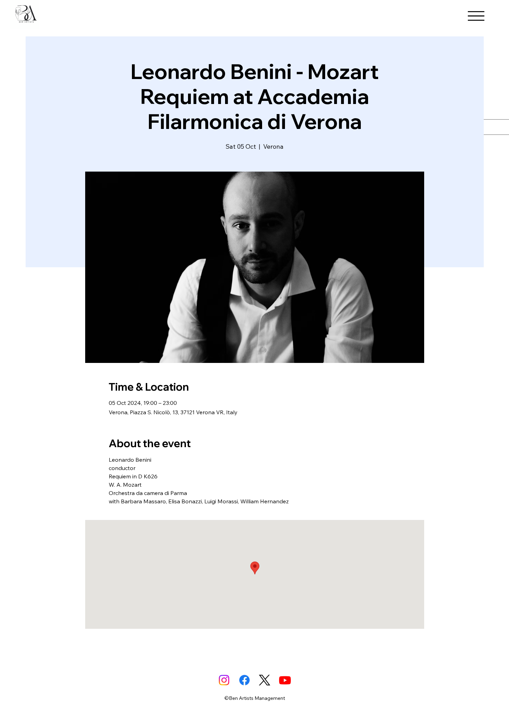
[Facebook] (244, 680)
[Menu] (476, 16)
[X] (264, 680)
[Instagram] (224, 680)
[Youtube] (285, 680)
